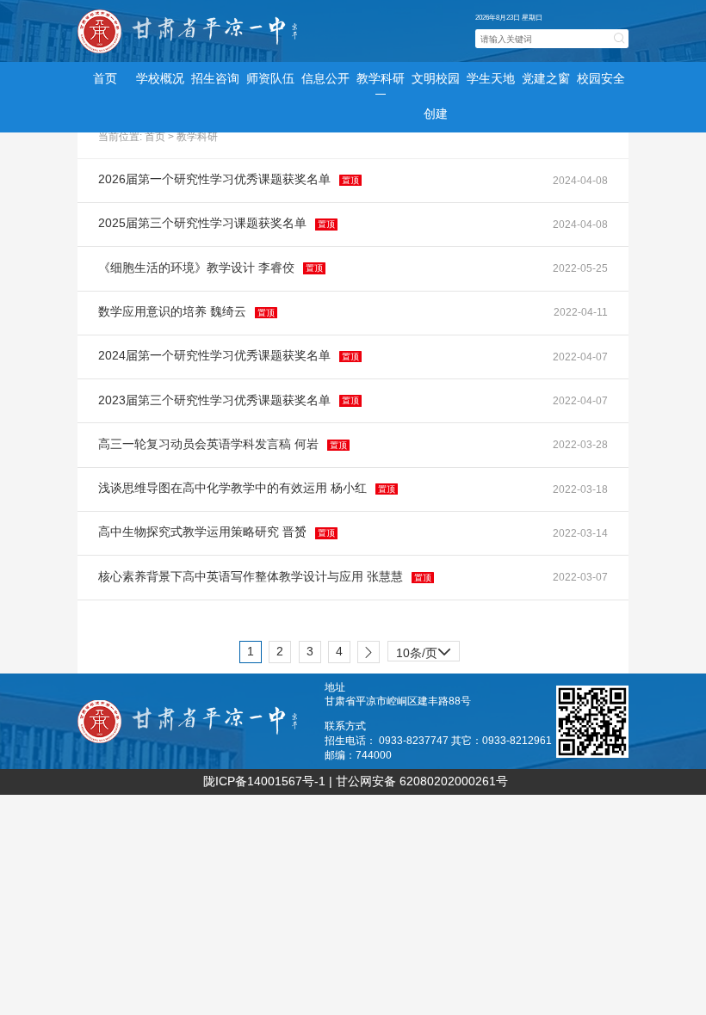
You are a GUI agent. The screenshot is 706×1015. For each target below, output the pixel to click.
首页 (105, 78)
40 (424, 637)
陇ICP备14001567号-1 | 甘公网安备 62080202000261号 (355, 781)
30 (424, 617)
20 (424, 596)
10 (424, 575)
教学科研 (197, 137)
